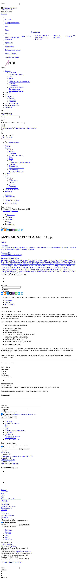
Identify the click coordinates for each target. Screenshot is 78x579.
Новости (8, 92)
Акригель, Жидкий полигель (11, 499)
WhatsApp (10, 224)
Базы (10, 76)
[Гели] (13, 32)
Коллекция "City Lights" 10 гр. (13, 264)
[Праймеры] (13, 41)
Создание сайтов (11, 562)
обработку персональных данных (24, 414)
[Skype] (19, 230)
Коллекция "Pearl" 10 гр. (46, 267)
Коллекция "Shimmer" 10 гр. (54, 269)
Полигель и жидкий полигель (19, 82)
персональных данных (23, 551)
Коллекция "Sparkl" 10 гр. (37, 271)
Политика (12, 102)
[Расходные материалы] (13, 48)
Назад (11, 150)
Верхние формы (14, 89)
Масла (3, 502)
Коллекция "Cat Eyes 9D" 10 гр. (25, 262)
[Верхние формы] (13, 52)
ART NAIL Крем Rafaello (9, 463)
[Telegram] (22, 230)
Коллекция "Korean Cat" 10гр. (48, 266)
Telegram (10, 217)
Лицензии (12, 100)
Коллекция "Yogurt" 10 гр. (14, 273)
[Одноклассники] (5, 230)
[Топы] (13, 28)
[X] (10, 230)
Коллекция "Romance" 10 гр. (13, 269)
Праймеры (12, 83)
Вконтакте (11, 215)
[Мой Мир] (7, 230)
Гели (10, 80)
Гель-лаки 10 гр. (6, 255)
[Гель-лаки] (13, 17)
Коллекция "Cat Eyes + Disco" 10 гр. (51, 260)
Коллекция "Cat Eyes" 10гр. (29, 260)
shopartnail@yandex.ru (10, 211)
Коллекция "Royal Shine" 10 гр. (33, 269)
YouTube (10, 220)
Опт (6, 94)
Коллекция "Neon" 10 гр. (29, 267)
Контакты (8, 107)
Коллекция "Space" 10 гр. (19, 271)
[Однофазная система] (13, 21)
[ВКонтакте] (2, 230)
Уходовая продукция (16, 91)
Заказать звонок (6, 139)
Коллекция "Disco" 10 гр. (13, 266)
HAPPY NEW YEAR (8, 460)
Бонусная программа (12, 105)
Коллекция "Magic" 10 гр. (12, 267)
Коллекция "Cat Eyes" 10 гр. (10, 260)
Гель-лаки (12, 73)
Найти (3, 570)
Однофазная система (16, 74)
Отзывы (12, 98)
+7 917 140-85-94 (6, 10)
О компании (9, 96)
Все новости (5, 452)
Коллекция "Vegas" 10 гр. (55, 271)
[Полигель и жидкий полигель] (13, 35)
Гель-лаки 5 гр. (17, 255)
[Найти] (1, 119)
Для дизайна (13, 85)
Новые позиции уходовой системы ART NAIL (17, 456)
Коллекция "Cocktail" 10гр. (33, 264)
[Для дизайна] (13, 44)
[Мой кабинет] (2, 111)
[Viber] (13, 230)
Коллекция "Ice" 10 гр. (30, 266)
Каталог (7, 71)
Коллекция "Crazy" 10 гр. (51, 264)
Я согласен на (19, 414)
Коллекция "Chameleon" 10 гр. (46, 262)
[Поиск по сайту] (3, 125)
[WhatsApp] (16, 230)
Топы (11, 78)
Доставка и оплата (11, 103)
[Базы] (13, 25)
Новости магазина (9, 447)
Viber (9, 222)
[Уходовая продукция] (13, 55)
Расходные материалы (16, 87)
